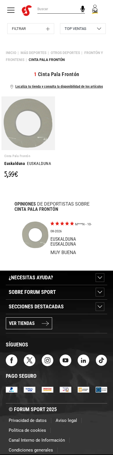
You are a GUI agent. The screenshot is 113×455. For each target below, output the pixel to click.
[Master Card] (47, 389)
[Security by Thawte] (65, 389)
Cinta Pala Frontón (47, 60)
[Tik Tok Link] (101, 360)
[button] (100, 434)
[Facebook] (11, 360)
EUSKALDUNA (27, 163)
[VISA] (29, 389)
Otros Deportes (65, 53)
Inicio (11, 53)
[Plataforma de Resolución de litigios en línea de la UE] (101, 389)
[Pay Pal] (11, 389)
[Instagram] (47, 360)
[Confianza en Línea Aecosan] (83, 389)
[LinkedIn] (83, 360)
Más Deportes (33, 53)
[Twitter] (29, 360)
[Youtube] (65, 360)
